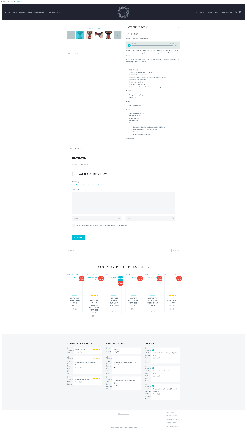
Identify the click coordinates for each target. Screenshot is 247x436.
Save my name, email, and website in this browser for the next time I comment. (101, 225)
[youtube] (81, 419)
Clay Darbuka (19, 12)
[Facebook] (67, 48)
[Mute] (176, 45)
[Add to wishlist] (76, 309)
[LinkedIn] (78, 48)
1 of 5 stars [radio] (73, 185)
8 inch (76, 53)
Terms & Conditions (172, 426)
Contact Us (227, 12)
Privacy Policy (171, 423)
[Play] (129, 45)
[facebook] (72, 419)
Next (175, 250)
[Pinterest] (73, 48)
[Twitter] (70, 48)
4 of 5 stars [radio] (91, 185)
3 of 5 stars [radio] (83, 185)
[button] (178, 27)
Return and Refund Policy (174, 419)
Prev (72, 250)
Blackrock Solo (80, 349)
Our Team (200, 12)
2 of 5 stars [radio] (77, 185)
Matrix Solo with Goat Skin (133, 300)
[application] (153, 45)
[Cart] (240, 12)
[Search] (236, 12)
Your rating (76, 182)
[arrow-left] (71, 35)
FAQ (217, 12)
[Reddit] (81, 48)
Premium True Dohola (82, 379)
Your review (76, 189)
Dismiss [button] (19, 1)
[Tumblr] (76, 48)
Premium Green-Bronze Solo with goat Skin (94, 305)
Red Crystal (116, 349)
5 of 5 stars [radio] (100, 185)
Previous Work (54, 12)
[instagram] (76, 419)
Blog (210, 12)
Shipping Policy (171, 416)
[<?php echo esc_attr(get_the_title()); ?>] (73, 309)
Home (7, 12)
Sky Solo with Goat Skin (74, 300)
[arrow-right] (117, 35)
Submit (78, 238)
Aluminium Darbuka (36, 12)
